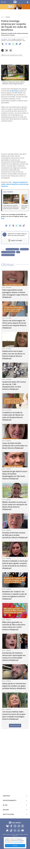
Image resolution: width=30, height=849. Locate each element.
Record (2, 17)
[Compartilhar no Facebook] (6, 44)
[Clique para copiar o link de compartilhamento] (20, 44)
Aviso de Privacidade (18, 842)
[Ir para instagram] (15, 826)
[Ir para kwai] (18, 826)
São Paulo (15, 91)
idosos (18, 252)
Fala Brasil (8, 17)
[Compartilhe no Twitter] (3, 44)
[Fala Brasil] (15, 6)
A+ (7, 50)
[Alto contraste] (2, 50)
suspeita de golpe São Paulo (8, 254)
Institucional (8, 814)
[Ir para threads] (22, 826)
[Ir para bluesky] (7, 826)
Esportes (6, 796)
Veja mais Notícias (15, 725)
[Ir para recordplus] (7, 830)
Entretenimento (9, 800)
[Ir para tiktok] (11, 830)
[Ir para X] (15, 830)
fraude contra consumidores (8, 252)
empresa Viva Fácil (24, 249)
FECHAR (15, 845)
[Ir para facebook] (11, 826)
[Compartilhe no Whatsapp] (13, 44)
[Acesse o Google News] (17, 44)
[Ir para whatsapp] (18, 830)
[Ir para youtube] (22, 830)
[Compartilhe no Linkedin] (10, 44)
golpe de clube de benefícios (12, 249)
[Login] (27, 2)
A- (11, 50)
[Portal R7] (15, 2)
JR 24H (5, 805)
